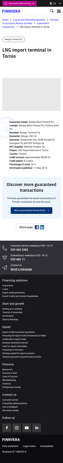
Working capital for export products (18, 353)
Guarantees (7, 285)
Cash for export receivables (14, 346)
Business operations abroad (15, 343)
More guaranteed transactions (29, 210)
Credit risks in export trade (14, 339)
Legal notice (29, 446)
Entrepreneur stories (11, 387)
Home (5, 19)
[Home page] (11, 11)
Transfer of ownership (12, 312)
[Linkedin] (42, 227)
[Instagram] (16, 427)
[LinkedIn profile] (36, 427)
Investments (8, 316)
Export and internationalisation (29, 19)
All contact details (10, 410)
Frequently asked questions (14, 403)
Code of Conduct (10, 376)
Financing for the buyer (12, 350)
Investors (6, 383)
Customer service (10, 400)
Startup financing (10, 319)
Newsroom (7, 369)
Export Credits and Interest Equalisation (20, 296)
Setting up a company (12, 309)
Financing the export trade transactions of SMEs (24, 335)
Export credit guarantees (13, 292)
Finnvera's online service (19, 3)
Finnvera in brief (9, 373)
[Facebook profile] (6, 427)
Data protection (10, 446)
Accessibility (46, 446)
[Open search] (52, 11)
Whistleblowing (9, 380)
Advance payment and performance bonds (21, 357)
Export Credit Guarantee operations (18, 332)
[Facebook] (36, 227)
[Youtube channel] (26, 427)
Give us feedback (10, 407)
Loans (5, 289)
